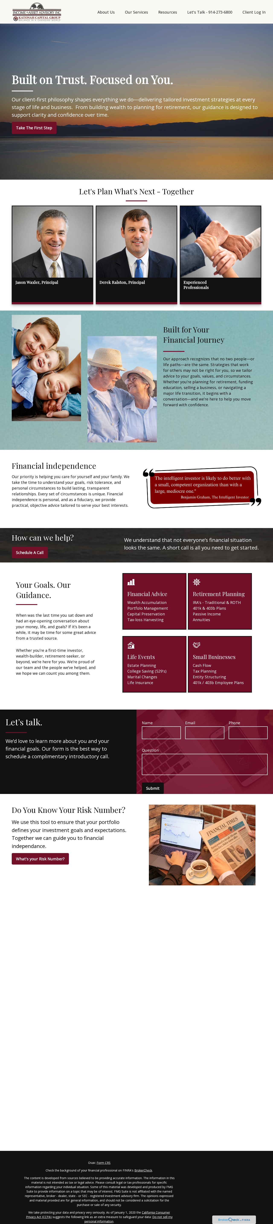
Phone (234, 722)
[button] (106, 11)
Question (150, 750)
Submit (153, 788)
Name (147, 722)
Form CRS (103, 1163)
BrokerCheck (143, 1170)
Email (190, 722)
